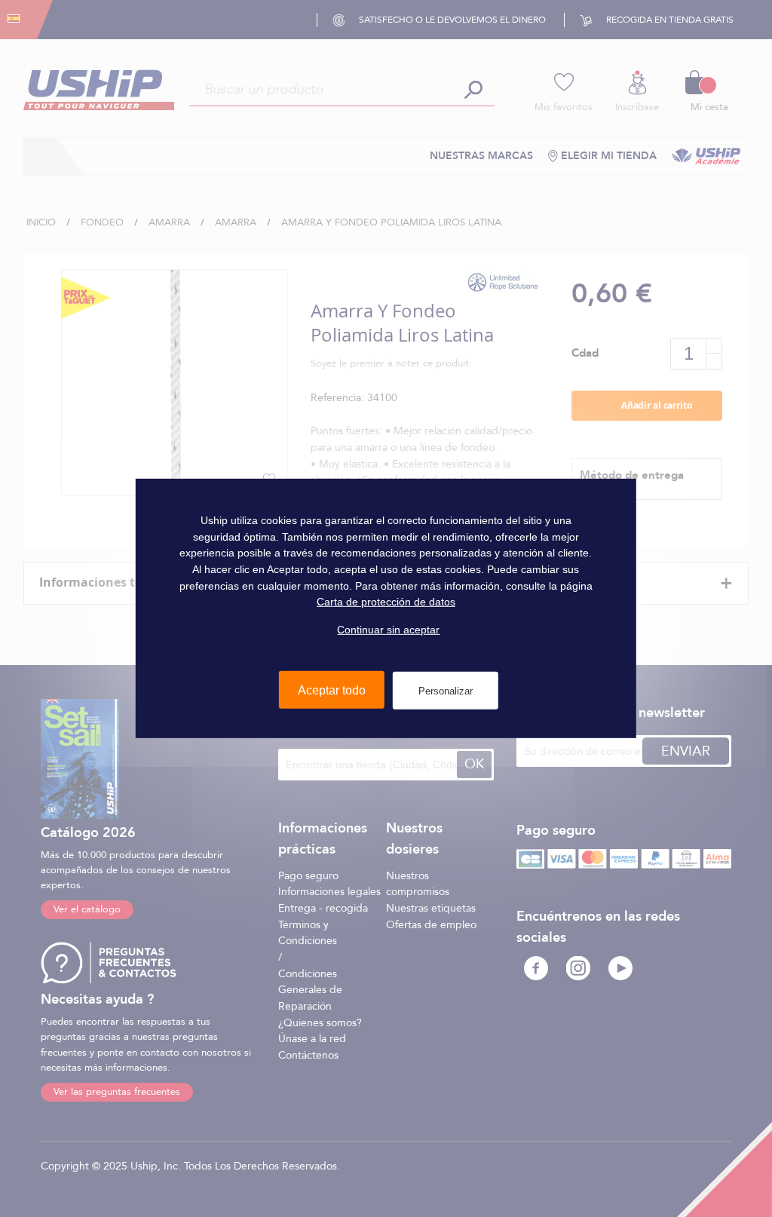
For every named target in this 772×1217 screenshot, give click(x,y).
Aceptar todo (332, 689)
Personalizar (445, 690)
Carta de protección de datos (386, 602)
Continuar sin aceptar (388, 630)
